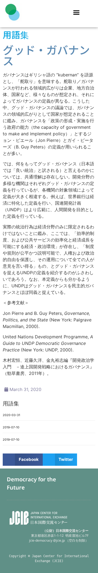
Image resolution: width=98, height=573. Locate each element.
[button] (76, 12)
